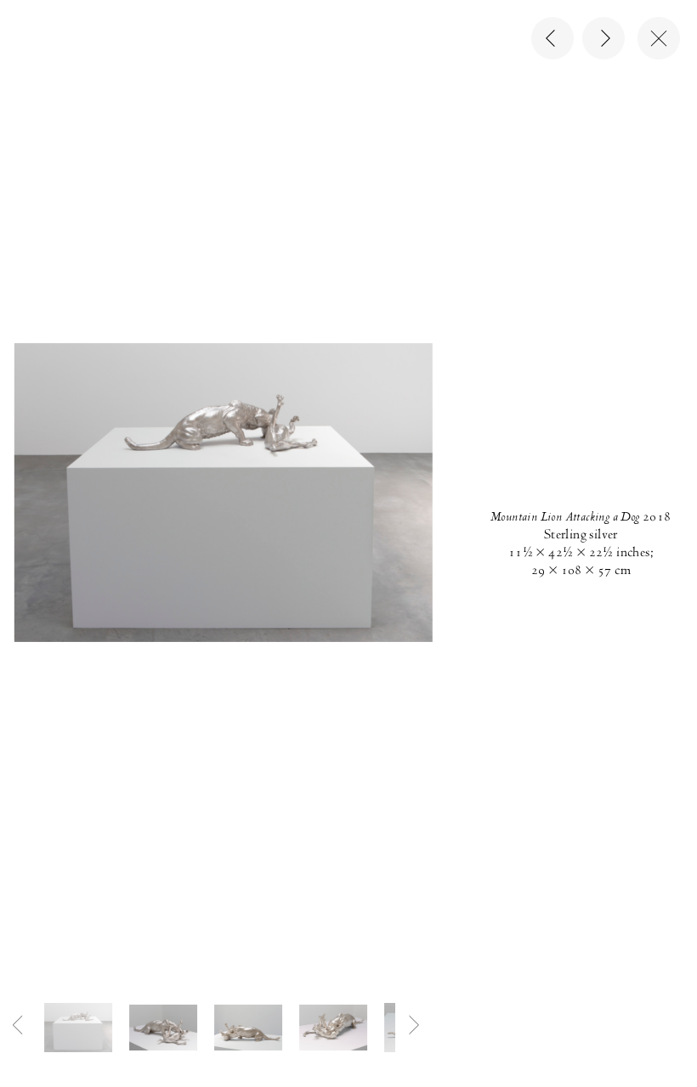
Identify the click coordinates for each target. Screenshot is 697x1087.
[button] (78, 1027)
